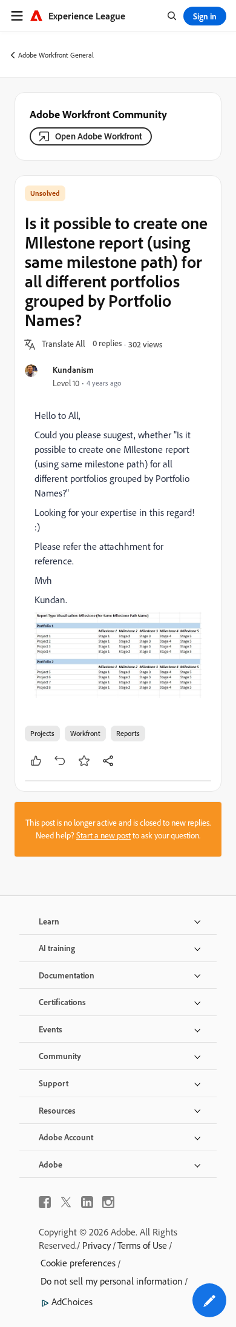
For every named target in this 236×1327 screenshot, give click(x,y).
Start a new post (103, 835)
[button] (63, 344)
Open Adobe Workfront (98, 136)
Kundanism (73, 369)
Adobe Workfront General (56, 54)
